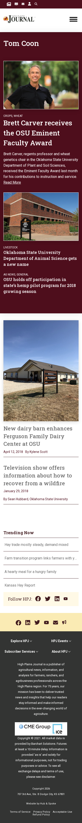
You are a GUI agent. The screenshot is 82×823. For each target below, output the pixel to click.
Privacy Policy (41, 811)
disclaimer (48, 776)
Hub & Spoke (48, 803)
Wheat (18, 116)
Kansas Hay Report (20, 585)
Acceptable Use (62, 811)
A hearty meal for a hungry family (31, 572)
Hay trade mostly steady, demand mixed (36, 544)
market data (54, 738)
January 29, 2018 (15, 491)
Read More (12, 182)
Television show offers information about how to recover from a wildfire (37, 475)
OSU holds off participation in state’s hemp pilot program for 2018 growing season (39, 285)
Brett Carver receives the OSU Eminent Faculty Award (37, 132)
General (22, 274)
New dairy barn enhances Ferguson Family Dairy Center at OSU (37, 436)
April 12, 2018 (13, 452)
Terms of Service (20, 811)
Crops (7, 116)
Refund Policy (41, 814)
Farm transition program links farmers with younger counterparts (41, 558)
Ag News (9, 274)
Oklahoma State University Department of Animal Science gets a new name (40, 258)
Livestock (10, 247)
